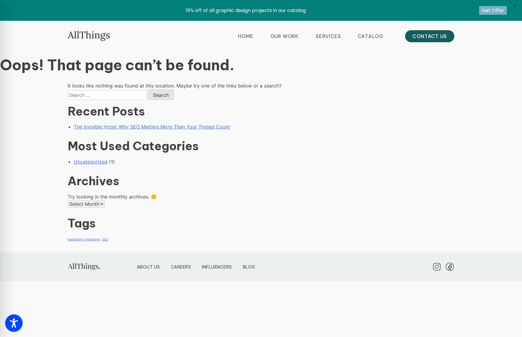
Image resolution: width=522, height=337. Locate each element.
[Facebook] (449, 266)
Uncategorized (91, 162)
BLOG (249, 267)
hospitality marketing (84, 239)
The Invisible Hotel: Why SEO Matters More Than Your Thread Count (152, 127)
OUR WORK (284, 36)
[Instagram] (437, 266)
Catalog (370, 36)
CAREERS (181, 267)
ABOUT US (148, 267)
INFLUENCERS (217, 267)
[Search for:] (108, 95)
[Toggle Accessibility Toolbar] (14, 323)
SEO (105, 239)
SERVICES (328, 36)
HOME (245, 36)
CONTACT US (429, 36)
